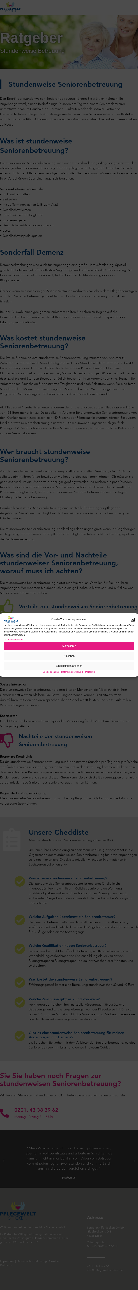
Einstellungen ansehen (69, 665)
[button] (132, 619)
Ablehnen (69, 655)
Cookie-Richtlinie (51, 672)
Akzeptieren (69, 645)
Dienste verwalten (14, 639)
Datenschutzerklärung (72, 672)
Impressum (90, 672)
